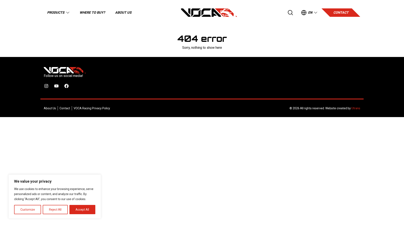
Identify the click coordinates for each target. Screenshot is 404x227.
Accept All (82, 209)
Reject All (55, 209)
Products (55, 13)
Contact (340, 13)
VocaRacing (209, 12)
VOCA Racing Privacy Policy (92, 108)
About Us (50, 108)
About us (123, 13)
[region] (54, 196)
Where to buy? (92, 13)
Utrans (355, 108)
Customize (27, 209)
